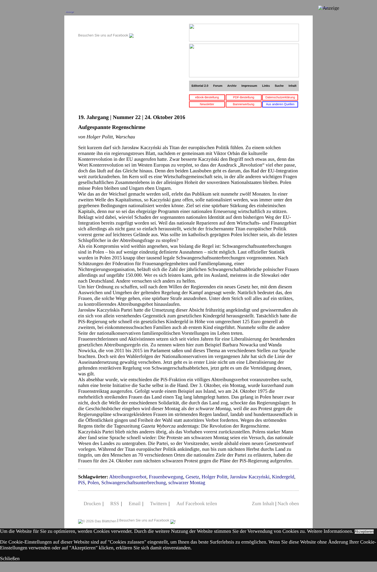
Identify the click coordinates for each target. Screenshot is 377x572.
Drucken (92, 503)
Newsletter (207, 104)
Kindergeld (283, 476)
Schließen (10, 558)
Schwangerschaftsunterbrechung (133, 482)
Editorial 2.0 (200, 86)
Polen (93, 482)
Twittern (158, 503)
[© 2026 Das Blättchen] (97, 520)
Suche (279, 86)
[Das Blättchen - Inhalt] (106, 27)
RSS (114, 503)
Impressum (249, 86)
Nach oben (288, 503)
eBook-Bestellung (207, 97)
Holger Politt (214, 476)
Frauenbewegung (166, 476)
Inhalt (293, 86)
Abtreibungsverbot (127, 476)
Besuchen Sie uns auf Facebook (103, 35)
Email (134, 503)
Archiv (232, 86)
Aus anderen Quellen (280, 104)
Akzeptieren (364, 531)
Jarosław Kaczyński (249, 476)
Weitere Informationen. (330, 531)
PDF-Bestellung (243, 97)
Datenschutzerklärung (280, 97)
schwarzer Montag (186, 482)
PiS (81, 482)
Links (266, 86)
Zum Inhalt (263, 503)
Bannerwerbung (243, 104)
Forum (217, 86)
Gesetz (192, 476)
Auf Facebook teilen (196, 503)
